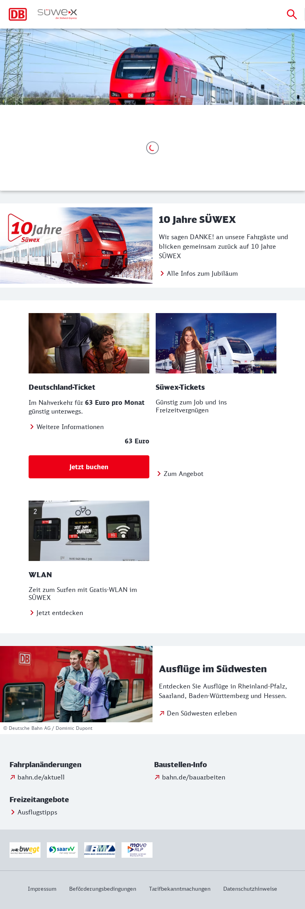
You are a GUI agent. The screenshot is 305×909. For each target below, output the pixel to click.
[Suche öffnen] (292, 14)
